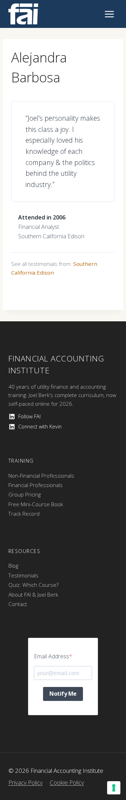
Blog (13, 565)
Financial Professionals (35, 484)
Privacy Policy (25, 782)
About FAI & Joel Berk (33, 594)
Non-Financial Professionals (41, 475)
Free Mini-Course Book (35, 504)
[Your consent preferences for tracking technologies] (113, 787)
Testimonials (23, 575)
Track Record (24, 513)
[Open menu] (109, 14)
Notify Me (63, 693)
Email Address (51, 656)
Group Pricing (24, 494)
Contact (17, 603)
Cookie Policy (67, 782)
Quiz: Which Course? (33, 584)
